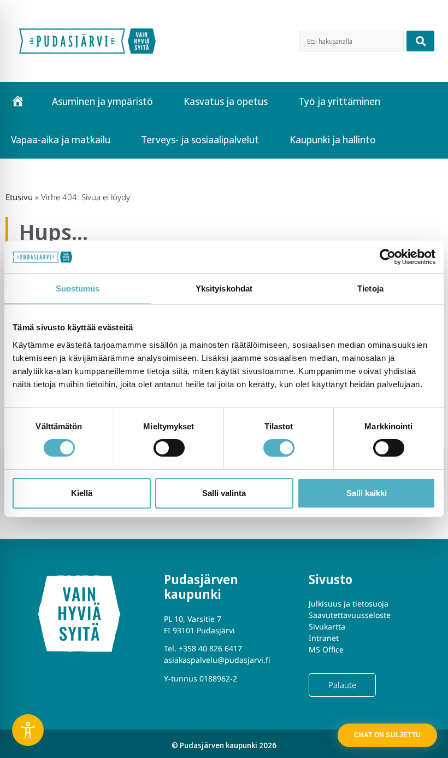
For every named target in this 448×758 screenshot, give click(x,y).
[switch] (169, 448)
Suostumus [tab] (78, 288)
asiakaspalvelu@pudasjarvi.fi (217, 660)
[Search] (420, 41)
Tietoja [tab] (370, 288)
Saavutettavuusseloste (350, 615)
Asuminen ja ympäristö (102, 101)
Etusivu (19, 196)
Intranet (324, 638)
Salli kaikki (366, 493)
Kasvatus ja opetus (226, 101)
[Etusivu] (18, 101)
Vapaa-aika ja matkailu (60, 139)
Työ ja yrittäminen (339, 101)
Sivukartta (327, 626)
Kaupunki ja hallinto (333, 139)
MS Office (326, 649)
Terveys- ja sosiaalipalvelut (200, 139)
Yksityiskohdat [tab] (224, 288)
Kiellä (81, 493)
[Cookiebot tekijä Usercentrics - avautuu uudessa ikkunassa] (387, 257)
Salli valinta (224, 493)
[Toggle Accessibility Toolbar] (28, 730)
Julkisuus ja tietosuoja (348, 603)
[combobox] (351, 41)
